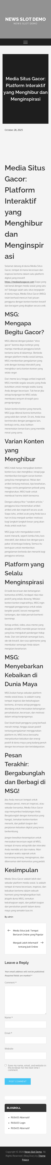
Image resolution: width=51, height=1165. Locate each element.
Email (8, 1033)
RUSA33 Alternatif (20, 1117)
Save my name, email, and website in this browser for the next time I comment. (27, 1067)
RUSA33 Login (18, 1122)
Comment (11, 982)
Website (9, 1048)
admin (10, 917)
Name (9, 1017)
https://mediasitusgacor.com (19, 281)
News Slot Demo (25, 19)
